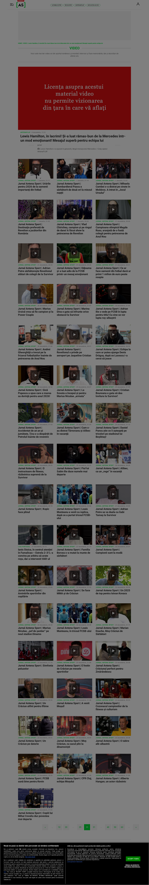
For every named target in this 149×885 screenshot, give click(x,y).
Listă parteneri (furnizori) (74, 862)
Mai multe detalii (30, 857)
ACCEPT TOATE (133, 859)
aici (5, 872)
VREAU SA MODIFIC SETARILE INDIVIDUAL (132, 866)
